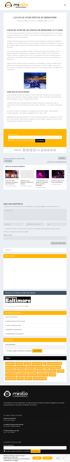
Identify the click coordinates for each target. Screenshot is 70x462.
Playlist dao (43, 375)
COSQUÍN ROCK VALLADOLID (13, 329)
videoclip (28, 378)
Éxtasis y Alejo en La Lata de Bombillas (57, 181)
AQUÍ (26, 306)
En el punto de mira (54, 363)
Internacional (55, 367)
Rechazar (47, 458)
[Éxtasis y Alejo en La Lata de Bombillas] (58, 174)
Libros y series (31, 371)
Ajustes (58, 458)
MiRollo (41, 371)
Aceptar (37, 458)
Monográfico (50, 371)
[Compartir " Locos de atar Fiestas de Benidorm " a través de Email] (34, 150)
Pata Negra (33, 375)
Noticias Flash (11, 375)
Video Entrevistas (40, 378)
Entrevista (10, 367)
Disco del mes (37, 363)
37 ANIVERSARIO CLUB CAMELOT (14, 334)
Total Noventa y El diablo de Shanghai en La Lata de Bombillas (42, 183)
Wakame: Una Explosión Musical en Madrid (27, 182)
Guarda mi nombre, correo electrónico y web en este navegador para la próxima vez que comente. (33, 228)
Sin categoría (10, 378)
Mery (26, 21)
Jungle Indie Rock (12, 371)
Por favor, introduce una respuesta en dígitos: (16, 232)
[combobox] (35, 250)
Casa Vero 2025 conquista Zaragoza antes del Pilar (11, 182)
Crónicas (19, 363)
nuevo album (22, 375)
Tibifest (20, 378)
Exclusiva (30, 367)
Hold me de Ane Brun (11, 317)
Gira (46, 367)
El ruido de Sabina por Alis (13, 325)
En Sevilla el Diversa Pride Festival (15, 321)
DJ (44, 363)
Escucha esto (20, 367)
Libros (22, 371)
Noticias (60, 371)
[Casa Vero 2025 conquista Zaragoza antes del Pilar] (12, 174)
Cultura (27, 363)
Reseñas (52, 375)
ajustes (16, 460)
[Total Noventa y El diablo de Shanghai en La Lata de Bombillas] (43, 174)
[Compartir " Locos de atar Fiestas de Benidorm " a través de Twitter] (27, 150)
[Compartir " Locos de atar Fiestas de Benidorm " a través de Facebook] (24, 150)
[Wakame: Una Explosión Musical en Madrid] (27, 174)
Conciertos (40, 21)
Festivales (39, 367)
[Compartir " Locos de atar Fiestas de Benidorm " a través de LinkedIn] (31, 150)
